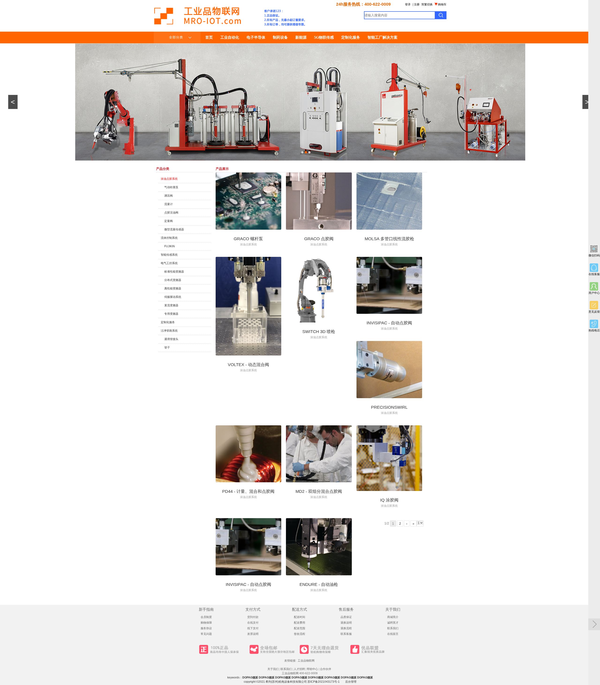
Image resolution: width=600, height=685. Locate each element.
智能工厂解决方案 (383, 37)
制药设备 (280, 37)
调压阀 (168, 195)
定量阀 (168, 221)
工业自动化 (229, 37)
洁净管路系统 (169, 330)
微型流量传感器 (174, 229)
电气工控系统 (169, 263)
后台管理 (350, 681)
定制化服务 (350, 37)
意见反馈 (594, 311)
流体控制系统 (169, 238)
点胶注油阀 (171, 212)
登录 (408, 4)
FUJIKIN (169, 246)
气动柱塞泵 (171, 187)
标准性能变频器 (174, 271)
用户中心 (594, 293)
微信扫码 (594, 255)
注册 (417, 4)
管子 (167, 347)
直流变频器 (171, 305)
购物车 (441, 4)
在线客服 (594, 274)
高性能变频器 (172, 288)
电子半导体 (256, 37)
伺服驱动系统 (172, 297)
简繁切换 (427, 4)
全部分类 (176, 37)
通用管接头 (171, 339)
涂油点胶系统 (169, 178)
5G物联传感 (324, 37)
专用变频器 (171, 313)
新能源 (301, 37)
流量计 (168, 204)
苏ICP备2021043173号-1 (324, 681)
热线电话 (594, 330)
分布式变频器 (172, 280)
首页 (209, 37)
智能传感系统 (169, 254)
